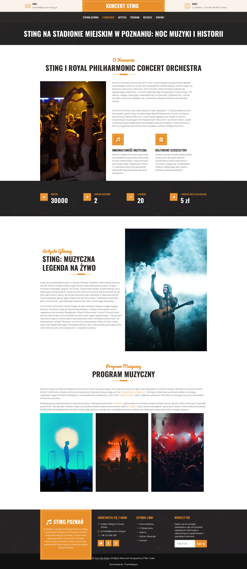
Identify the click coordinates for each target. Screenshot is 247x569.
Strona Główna (90, 17)
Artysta (122, 17)
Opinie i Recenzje (147, 536)
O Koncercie (108, 17)
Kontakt (160, 17)
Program (134, 17)
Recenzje (147, 17)
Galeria (142, 532)
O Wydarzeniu (146, 528)
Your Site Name (102, 558)
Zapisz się (201, 543)
